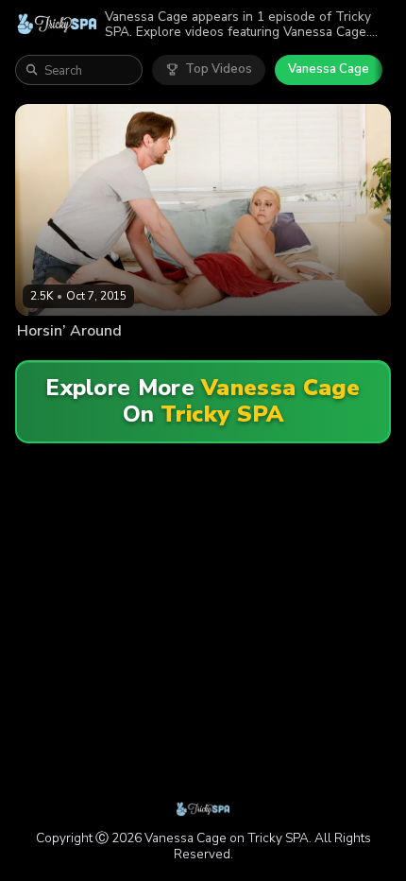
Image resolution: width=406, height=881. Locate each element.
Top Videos (218, 69)
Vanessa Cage (328, 69)
